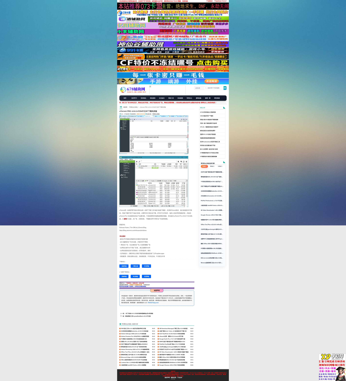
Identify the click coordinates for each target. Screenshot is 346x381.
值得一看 (207, 98)
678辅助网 (126, 114)
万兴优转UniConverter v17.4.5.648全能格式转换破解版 (212, 196)
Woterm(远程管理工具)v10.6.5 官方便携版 (212, 262)
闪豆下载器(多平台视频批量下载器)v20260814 (212, 186)
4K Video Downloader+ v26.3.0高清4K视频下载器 (212, 210)
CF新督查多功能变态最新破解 (208, 156)
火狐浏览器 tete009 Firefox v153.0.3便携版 (212, 205)
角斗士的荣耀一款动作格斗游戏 (209, 149)
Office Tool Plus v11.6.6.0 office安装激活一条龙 (212, 224)
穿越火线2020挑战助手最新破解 (209, 119)
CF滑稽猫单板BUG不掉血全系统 (209, 153)
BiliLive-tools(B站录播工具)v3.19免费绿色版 (212, 258)
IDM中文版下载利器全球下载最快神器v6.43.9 (212, 172)
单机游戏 (152, 98)
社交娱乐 (162, 98)
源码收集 (198, 98)
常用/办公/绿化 (133, 107)
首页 (125, 98)
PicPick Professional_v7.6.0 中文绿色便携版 (212, 200)
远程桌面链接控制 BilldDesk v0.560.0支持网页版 (212, 253)
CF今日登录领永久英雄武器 (208, 112)
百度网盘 (146, 276)
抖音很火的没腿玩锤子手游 (207, 145)
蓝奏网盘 (124, 266)
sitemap (173, 379)
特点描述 (122, 236)
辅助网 (125, 107)
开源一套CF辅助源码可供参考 (208, 123)
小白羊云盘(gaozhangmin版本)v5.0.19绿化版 (212, 229)
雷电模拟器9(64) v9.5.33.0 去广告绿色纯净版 (212, 176)
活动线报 (180, 98)
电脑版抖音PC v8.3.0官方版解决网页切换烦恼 (212, 219)
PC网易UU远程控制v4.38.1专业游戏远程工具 (212, 248)
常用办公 (189, 98)
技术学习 (134, 98)
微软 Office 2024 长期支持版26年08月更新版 (212, 243)
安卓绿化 (143, 98)
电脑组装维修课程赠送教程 (207, 138)
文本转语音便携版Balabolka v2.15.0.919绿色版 (212, 191)
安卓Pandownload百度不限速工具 (210, 141)
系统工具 (171, 98)
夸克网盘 (146, 266)
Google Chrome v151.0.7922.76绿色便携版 (212, 215)
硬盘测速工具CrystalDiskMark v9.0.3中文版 (138, 316)
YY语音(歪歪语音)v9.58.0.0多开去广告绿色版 (212, 181)
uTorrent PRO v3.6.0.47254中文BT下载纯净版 (138, 111)
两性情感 (217, 98)
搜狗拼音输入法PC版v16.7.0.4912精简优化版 (212, 234)
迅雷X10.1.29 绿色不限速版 (208, 134)
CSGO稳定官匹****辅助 (206, 116)
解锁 (125, 219)
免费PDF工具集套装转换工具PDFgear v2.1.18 (212, 239)
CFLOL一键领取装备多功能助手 (209, 127)
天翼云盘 (135, 266)
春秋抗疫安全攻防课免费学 (207, 130)
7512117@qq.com (153, 302)
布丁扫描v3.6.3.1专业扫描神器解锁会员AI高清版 (139, 313)
